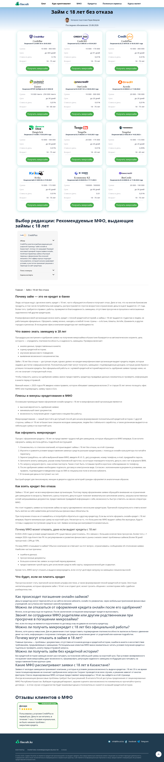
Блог (43, 3)
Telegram (145, 741)
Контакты (20, 750)
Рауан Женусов (93, 20)
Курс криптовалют (61, 3)
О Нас (64, 750)
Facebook (132, 741)
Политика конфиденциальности (43, 750)
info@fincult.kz (118, 741)
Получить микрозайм (37, 68)
